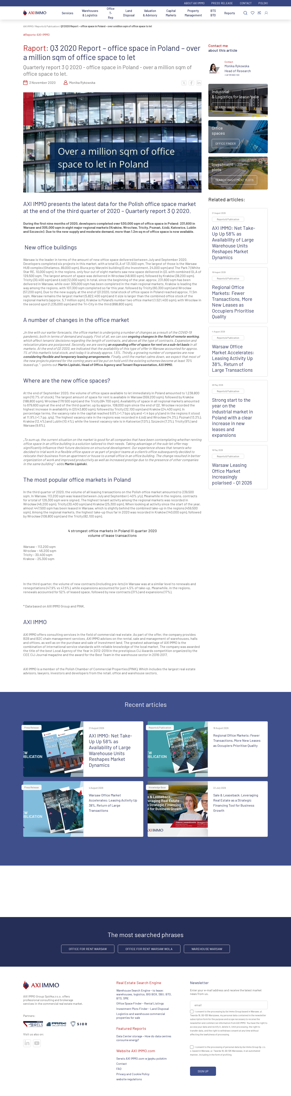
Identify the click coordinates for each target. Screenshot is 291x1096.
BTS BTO (213, 13)
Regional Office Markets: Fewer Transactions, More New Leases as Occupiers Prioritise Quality (233, 301)
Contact (246, 3)
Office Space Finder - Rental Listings (140, 1003)
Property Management (193, 13)
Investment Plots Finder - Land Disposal (142, 1008)
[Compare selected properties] (259, 13)
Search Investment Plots (234, 180)
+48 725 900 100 (232, 75)
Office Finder (225, 143)
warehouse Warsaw (207, 949)
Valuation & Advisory (150, 13)
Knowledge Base (157, 787)
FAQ (118, 1069)
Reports (229, 13)
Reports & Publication (47, 26)
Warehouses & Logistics (90, 13)
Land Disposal (128, 13)
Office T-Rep (111, 13)
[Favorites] (252, 13)
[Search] (245, 13)
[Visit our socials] (27, 1043)
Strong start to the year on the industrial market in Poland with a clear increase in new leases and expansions (232, 417)
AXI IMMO (28, 26)
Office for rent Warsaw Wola (149, 949)
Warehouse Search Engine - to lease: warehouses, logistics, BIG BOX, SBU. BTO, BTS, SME (144, 994)
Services (67, 13)
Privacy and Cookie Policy (132, 1074)
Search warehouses (230, 107)
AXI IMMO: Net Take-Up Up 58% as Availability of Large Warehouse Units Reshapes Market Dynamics (233, 242)
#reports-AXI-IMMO (36, 34)
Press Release (222, 3)
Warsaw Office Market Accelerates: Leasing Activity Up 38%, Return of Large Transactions (233, 358)
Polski (263, 3)
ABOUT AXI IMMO (194, 3)
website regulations (129, 1079)
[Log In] (266, 12)
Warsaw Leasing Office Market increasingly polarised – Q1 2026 (232, 474)
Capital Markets (171, 13)
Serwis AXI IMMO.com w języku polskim (141, 1058)
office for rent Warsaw (88, 949)
